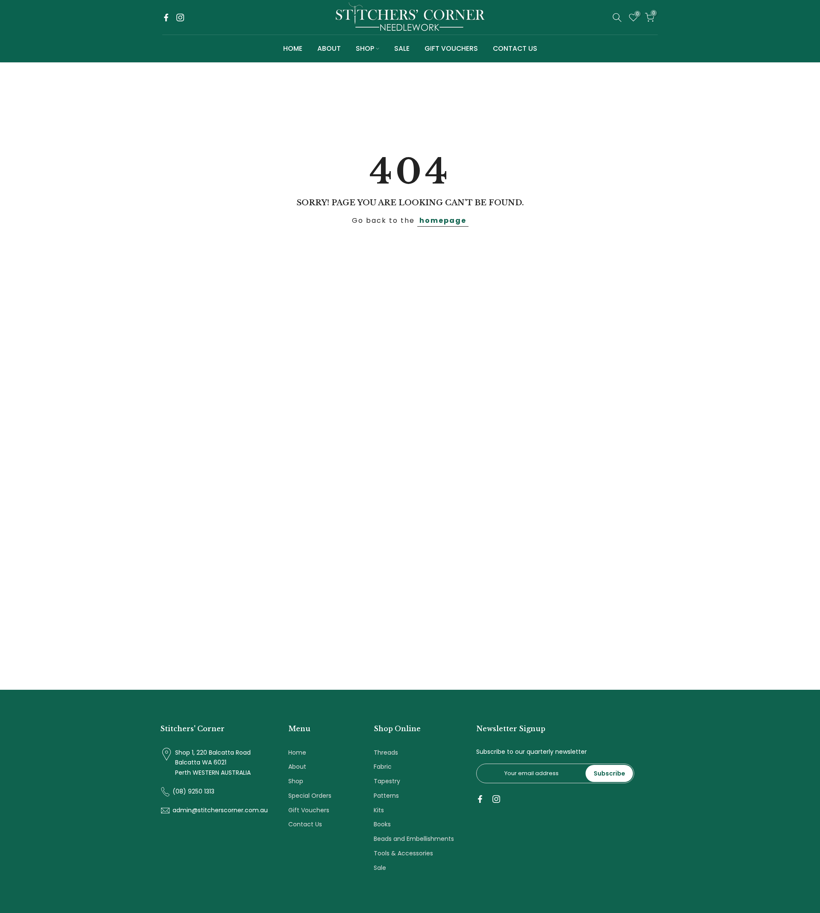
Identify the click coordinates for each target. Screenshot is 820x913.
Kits (379, 810)
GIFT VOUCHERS (451, 48)
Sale (380, 867)
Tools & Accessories (403, 853)
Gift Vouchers (308, 810)
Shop (295, 781)
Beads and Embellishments (414, 838)
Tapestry (387, 781)
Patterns (386, 795)
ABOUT (329, 48)
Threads (386, 752)
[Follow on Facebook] (166, 17)
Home (297, 752)
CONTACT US (515, 48)
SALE (402, 48)
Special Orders (309, 795)
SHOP (365, 48)
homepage (442, 220)
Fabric (383, 766)
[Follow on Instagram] (180, 17)
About (297, 766)
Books (382, 824)
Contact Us (305, 824)
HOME (292, 48)
